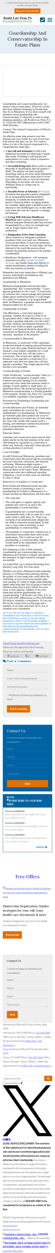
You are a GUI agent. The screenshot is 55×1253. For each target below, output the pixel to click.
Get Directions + (43, 1065)
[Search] (48, 1078)
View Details (12, 934)
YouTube (43, 655)
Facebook (14, 655)
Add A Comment (18, 708)
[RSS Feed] (9, 1139)
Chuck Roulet (10, 643)
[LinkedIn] (4, 1139)
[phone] (42, 19)
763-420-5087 (42, 1032)
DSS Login (18, 1250)
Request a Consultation (27, 11)
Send (27, 783)
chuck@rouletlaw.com (28, 643)
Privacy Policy (10, 1225)
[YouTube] (6, 1139)
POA (41, 191)
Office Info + (31, 1040)
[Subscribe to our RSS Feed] (27, 804)
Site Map (7, 1250)
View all (40, 847)
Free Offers (27, 876)
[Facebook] (21, 1083)
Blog (10, 797)
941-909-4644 (35, 1057)
